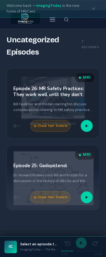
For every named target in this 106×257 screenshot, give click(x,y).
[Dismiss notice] (93, 9)
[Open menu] (52, 20)
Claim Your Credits (52, 126)
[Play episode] (87, 126)
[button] (53, 103)
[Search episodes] (66, 19)
